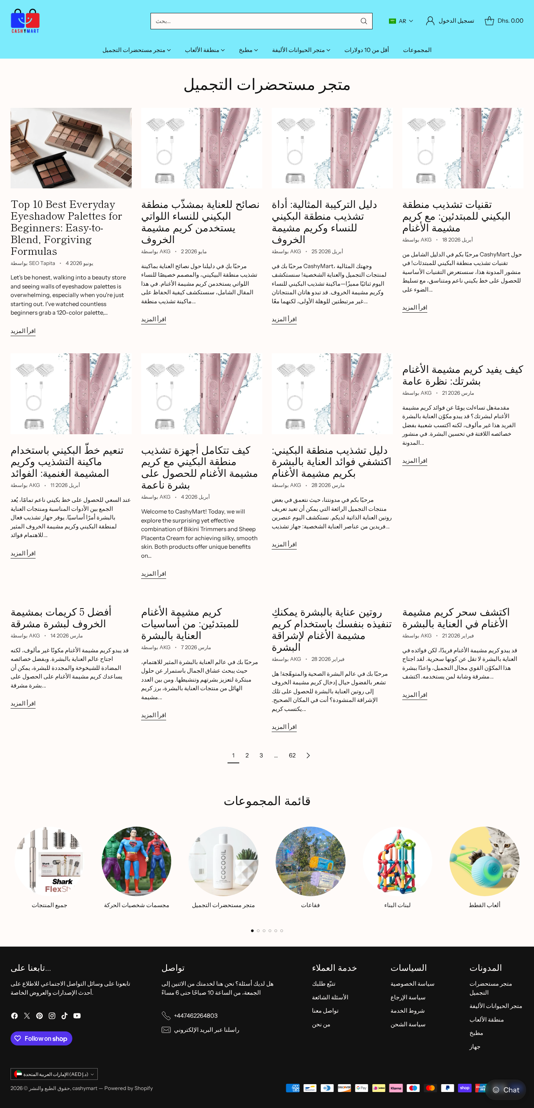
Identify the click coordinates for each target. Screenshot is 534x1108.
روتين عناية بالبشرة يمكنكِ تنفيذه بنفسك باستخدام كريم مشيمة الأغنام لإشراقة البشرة (332, 628)
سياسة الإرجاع (408, 997)
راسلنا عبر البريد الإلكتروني (206, 1029)
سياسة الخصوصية (413, 983)
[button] (401, 21)
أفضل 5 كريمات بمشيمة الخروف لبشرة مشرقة (61, 617)
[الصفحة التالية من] (308, 755)
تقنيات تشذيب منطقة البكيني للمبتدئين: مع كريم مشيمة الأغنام (456, 215)
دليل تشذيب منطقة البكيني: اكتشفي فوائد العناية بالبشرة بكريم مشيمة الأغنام (331, 461)
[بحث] (364, 21)
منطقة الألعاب (486, 1019)
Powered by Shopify (128, 1088)
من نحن (321, 1024)
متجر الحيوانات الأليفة (495, 1006)
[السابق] (13, 870)
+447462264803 (196, 1015)
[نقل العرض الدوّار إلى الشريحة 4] (270, 930)
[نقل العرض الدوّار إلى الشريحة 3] (264, 930)
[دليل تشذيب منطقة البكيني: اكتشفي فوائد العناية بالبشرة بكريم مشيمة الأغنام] (332, 393)
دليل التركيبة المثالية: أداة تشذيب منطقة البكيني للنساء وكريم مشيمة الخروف (324, 221)
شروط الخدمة (408, 1010)
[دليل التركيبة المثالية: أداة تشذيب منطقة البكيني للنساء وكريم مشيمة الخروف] (332, 148)
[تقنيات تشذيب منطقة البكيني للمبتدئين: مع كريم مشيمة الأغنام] (462, 148)
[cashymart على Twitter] (27, 1017)
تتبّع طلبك (323, 983)
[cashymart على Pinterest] (39, 1017)
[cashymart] (25, 21)
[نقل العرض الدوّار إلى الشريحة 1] (252, 930)
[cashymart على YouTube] (77, 1017)
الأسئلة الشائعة (330, 997)
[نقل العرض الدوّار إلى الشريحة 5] (275, 930)
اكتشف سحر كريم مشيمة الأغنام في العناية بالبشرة (456, 617)
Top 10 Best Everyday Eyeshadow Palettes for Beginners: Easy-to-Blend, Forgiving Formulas (66, 227)
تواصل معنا (325, 1010)
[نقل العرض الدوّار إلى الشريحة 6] (281, 930)
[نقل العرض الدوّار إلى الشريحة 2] (258, 930)
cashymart (84, 1088)
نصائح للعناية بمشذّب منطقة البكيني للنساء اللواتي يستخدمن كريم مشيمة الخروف (200, 221)
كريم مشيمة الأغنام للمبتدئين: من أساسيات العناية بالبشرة (190, 623)
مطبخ (476, 1032)
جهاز (474, 1046)
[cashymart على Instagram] (52, 1017)
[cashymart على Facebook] (14, 1017)
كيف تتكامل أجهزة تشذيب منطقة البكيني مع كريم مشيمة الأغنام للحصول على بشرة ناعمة (199, 467)
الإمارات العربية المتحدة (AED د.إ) (55, 1074)
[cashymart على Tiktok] (64, 1017)
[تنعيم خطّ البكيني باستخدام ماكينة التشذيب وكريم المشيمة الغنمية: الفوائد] (71, 393)
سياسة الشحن (408, 1024)
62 (292, 755)
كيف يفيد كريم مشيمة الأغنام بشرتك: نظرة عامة (462, 374)
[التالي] (521, 870)
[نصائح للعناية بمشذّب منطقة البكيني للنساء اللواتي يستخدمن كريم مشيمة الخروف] (201, 148)
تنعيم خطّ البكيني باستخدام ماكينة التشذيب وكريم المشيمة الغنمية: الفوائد (67, 461)
